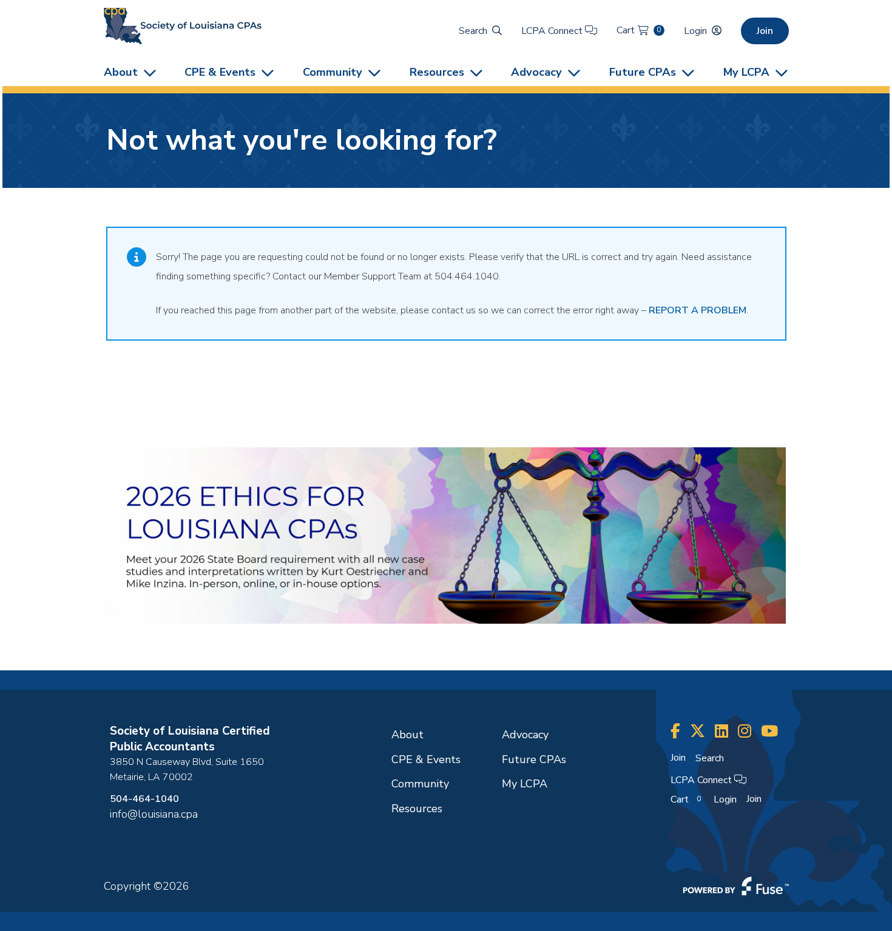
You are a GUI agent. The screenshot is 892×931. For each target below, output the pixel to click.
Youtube (769, 731)
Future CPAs (642, 71)
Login (695, 31)
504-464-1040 (144, 799)
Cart (639, 30)
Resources (437, 71)
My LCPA (746, 71)
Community (332, 71)
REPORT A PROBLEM (697, 310)
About (121, 71)
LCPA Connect (553, 31)
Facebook (675, 731)
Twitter (697, 731)
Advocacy (536, 71)
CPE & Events (219, 71)
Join (765, 31)
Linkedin (721, 731)
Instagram (744, 731)
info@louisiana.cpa (154, 814)
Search (473, 31)
